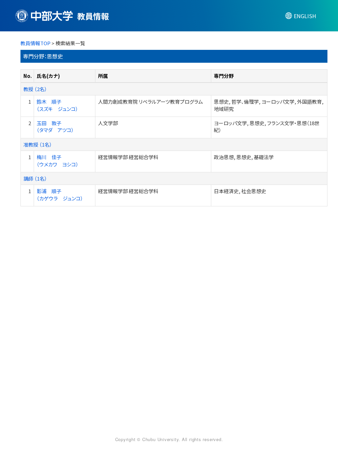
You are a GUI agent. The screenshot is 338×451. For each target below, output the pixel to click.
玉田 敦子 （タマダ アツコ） (55, 126)
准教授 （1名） (37, 144)
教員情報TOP (35, 43)
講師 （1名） (35, 178)
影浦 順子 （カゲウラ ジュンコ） (60, 194)
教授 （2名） (35, 89)
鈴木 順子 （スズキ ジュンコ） (57, 105)
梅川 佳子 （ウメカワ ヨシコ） (58, 160)
